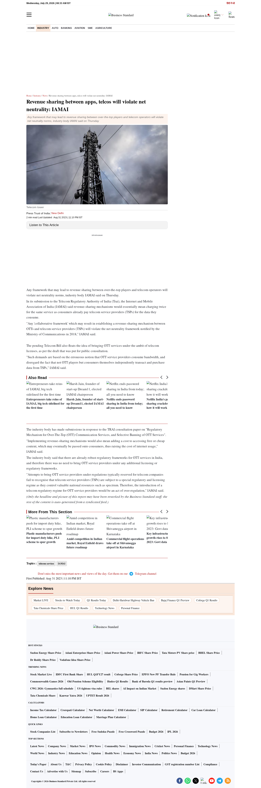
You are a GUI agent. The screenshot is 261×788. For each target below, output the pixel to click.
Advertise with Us (57, 771)
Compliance (210, 764)
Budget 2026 (156, 732)
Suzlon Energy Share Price (45, 653)
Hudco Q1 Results (117, 681)
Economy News (132, 753)
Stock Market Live (41, 674)
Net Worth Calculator (101, 710)
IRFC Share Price (147, 653)
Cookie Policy (104, 764)
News (45, 95)
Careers (104, 771)
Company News (57, 746)
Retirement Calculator (174, 710)
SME (90, 28)
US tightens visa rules (89, 688)
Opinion (96, 753)
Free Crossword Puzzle (132, 732)
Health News (112, 753)
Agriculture (103, 28)
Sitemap (76, 771)
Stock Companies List (42, 732)
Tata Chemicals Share (42, 695)
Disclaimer (122, 764)
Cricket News (162, 746)
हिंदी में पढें (231, 3)
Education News (78, 753)
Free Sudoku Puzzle (103, 732)
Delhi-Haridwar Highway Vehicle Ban (133, 600)
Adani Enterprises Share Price (82, 653)
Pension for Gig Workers (194, 674)
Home (31, 28)
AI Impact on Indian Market (139, 688)
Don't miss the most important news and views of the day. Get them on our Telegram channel (97, 573)
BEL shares (112, 688)
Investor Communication (146, 764)
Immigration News (140, 746)
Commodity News (115, 746)
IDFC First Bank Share (69, 674)
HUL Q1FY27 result (98, 674)
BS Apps (118, 771)
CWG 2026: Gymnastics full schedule (51, 688)
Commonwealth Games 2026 (46, 681)
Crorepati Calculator (73, 710)
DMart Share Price (200, 688)
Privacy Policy (83, 764)
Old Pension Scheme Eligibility (85, 681)
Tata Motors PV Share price (178, 653)
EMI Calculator (127, 710)
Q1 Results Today (96, 600)
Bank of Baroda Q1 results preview (152, 681)
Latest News (37, 746)
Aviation (80, 28)
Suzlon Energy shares (172, 688)
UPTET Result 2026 (97, 695)
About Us (55, 764)
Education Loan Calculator (76, 717)
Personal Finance (130, 608)
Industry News (56, 753)
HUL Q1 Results (79, 608)
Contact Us (36, 771)
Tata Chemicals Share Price (48, 608)
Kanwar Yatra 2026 (70, 695)
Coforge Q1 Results (206, 600)
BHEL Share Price (209, 653)
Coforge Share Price (126, 674)
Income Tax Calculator (43, 710)
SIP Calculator (148, 710)
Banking (66, 28)
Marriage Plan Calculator (111, 717)
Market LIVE (41, 600)
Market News (77, 746)
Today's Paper (38, 764)
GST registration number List (182, 764)
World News (37, 753)
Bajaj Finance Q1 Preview (175, 600)
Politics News (169, 753)
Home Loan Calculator (43, 717)
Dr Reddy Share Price (43, 660)
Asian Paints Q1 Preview (191, 681)
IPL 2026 (172, 732)
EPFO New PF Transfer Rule (159, 674)
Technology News (104, 608)
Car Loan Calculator (203, 710)
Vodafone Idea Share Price (75, 660)
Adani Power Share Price (118, 653)
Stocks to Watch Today (67, 600)
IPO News (95, 746)
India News (151, 753)
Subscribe (90, 771)
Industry (43, 28)
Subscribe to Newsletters (73, 732)
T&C (68, 764)
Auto (55, 28)
